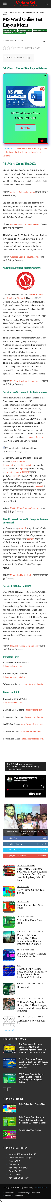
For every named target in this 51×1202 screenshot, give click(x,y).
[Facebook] (14, 749)
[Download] (9, 989)
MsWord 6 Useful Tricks (21, 575)
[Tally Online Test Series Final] (9, 1108)
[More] (41, 749)
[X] (21, 749)
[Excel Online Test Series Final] (9, 907)
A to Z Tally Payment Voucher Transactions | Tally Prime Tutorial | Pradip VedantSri (23, 766)
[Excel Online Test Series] (9, 1134)
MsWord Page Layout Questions (25, 508)
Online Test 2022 (39, 30)
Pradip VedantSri (40, 1187)
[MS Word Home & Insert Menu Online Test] (9, 955)
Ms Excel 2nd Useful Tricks (22, 192)
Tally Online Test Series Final (32, 1104)
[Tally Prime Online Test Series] (9, 891)
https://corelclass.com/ (31, 731)
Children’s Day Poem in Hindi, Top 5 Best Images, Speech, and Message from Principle (32, 1006)
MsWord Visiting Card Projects (24, 646)
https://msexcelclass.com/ (33, 739)
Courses (31, 294)
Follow (43, 844)
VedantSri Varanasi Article (14, 33)
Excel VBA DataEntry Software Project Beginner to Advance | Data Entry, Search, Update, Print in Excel (32, 874)
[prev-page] (4, 1089)
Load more (8, 1030)
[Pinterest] (27, 749)
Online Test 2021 (24, 30)
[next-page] (9, 1089)
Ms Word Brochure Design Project (25, 381)
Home (5, 12)
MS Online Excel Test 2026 (29, 921)
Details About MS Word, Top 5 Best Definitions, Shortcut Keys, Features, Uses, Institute (25, 152)
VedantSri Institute (23, 465)
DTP (19, 965)
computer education (34, 437)
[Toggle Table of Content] (28, 58)
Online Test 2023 (15, 12)
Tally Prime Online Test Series (30, 891)
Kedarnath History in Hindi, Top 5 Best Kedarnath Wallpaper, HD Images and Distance (31, 939)
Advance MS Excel (26, 865)
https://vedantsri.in (34, 710)
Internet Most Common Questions (25, 224)
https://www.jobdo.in (33, 684)
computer (10, 465)
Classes (39, 294)
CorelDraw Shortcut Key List (31, 1022)
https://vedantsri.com (12, 666)
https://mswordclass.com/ (32, 724)
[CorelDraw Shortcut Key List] (9, 1022)
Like (44, 838)
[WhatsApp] (34, 749)
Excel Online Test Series (30, 1130)
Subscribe (42, 856)
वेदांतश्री (25, 472)
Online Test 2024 (25, 916)
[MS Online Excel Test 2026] (9, 922)
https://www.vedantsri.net (14, 677)
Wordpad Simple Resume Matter (24, 257)
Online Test (23, 886)
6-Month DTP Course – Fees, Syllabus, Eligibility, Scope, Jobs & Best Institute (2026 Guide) (32, 973)
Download (23, 987)
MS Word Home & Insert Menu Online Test (31, 955)
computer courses (13, 472)
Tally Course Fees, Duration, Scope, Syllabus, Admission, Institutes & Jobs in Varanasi (32, 1120)
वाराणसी (15, 476)
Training (10, 298)
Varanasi (21, 298)
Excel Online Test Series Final (31, 906)
